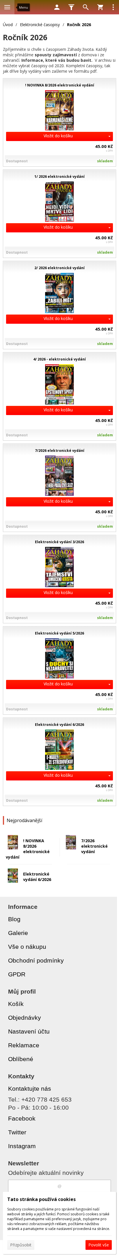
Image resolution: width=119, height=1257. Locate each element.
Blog (14, 919)
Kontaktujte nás (29, 1088)
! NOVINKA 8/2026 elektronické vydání (28, 849)
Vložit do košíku (58, 135)
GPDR (16, 974)
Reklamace (23, 1045)
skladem (105, 161)
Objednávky (24, 1017)
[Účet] (57, 7)
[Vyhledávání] (86, 7)
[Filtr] (71, 7)
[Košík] (100, 7)
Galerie (18, 933)
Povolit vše (98, 1245)
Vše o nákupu (27, 946)
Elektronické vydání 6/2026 (37, 876)
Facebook (22, 1118)
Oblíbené (20, 1059)
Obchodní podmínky (36, 960)
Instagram (22, 1146)
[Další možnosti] (113, 7)
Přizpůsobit (20, 1245)
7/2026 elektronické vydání (94, 846)
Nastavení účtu (29, 1031)
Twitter (17, 1132)
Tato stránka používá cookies (41, 1199)
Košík (16, 1003)
